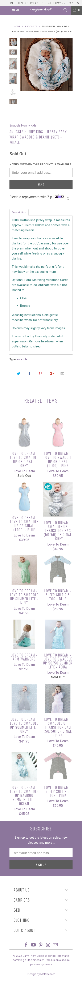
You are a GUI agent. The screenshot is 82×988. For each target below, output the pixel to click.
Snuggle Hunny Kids (23, 125)
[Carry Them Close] (41, 10)
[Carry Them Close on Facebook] (26, 945)
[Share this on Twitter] (18, 373)
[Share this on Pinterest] (40, 373)
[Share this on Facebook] (29, 373)
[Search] (65, 10)
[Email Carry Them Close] (55, 945)
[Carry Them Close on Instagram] (48, 945)
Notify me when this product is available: (40, 164)
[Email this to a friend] (62, 373)
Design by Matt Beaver (41, 974)
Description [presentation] (19, 212)
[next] (68, 77)
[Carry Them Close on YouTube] (33, 945)
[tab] (19, 212)
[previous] (24, 77)
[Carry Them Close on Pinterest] (41, 945)
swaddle (22, 359)
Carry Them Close (33, 955)
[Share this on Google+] (51, 373)
